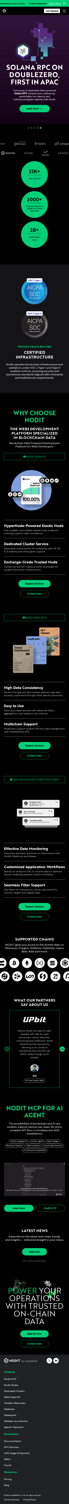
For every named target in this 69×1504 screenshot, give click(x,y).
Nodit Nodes (11, 1385)
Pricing (7, 1479)
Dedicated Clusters (14, 1391)
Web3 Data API (12, 1397)
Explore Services (34, 583)
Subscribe (34, 1251)
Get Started (52, 11)
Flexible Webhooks (14, 1403)
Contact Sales (34, 593)
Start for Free (34, 1334)
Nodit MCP (50, 1208)
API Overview (11, 1447)
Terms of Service (11, 1499)
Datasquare (10, 1415)
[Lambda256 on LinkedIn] (56, 1360)
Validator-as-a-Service (15, 1421)
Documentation (12, 1441)
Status (7, 1459)
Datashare (9, 1409)
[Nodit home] (4, 11)
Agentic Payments (13, 1427)
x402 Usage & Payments (17, 1453)
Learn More (55, 3)
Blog (6, 1485)
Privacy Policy (29, 1499)
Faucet (7, 1465)
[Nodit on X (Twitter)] (49, 1360)
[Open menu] (64, 11)
